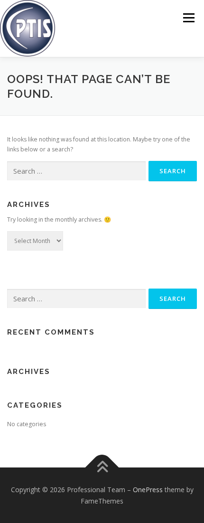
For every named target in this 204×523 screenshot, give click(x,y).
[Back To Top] (102, 468)
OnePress (148, 489)
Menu (188, 18)
